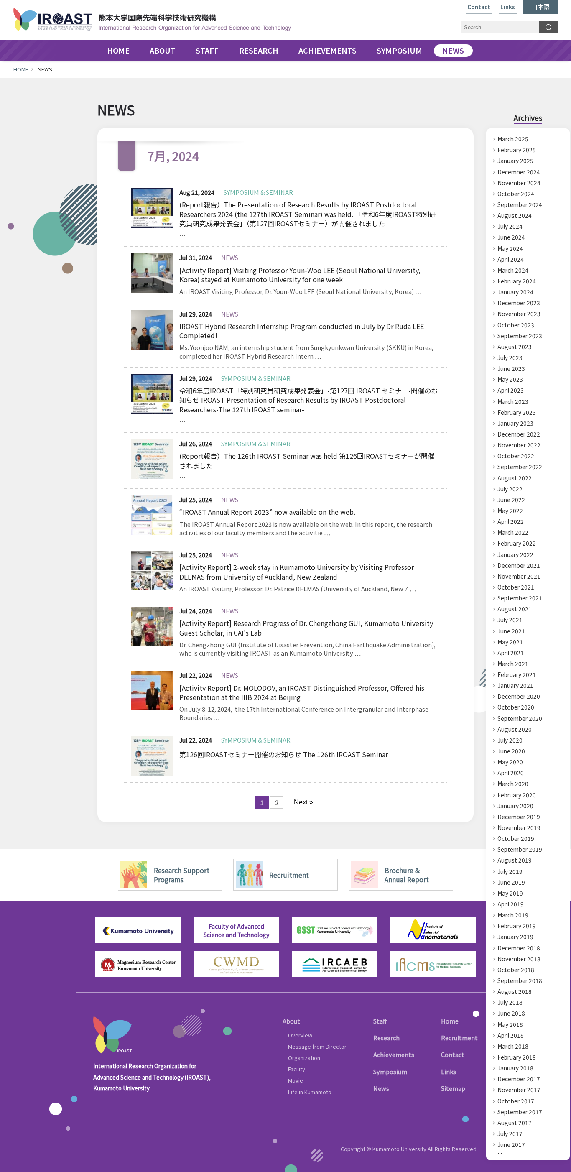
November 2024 (518, 183)
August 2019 (514, 860)
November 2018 (518, 959)
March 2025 (512, 139)
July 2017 (510, 1133)
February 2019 (516, 926)
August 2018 (514, 991)
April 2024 (510, 259)
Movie (295, 1080)
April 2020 (510, 773)
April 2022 (510, 521)
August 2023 (514, 346)
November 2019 (518, 827)
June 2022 (511, 499)
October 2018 (515, 969)
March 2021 (512, 663)
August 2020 (514, 729)
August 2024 (514, 215)
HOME (118, 50)
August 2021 (514, 609)
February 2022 (516, 543)
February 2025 (516, 150)
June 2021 (511, 631)
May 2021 (510, 642)
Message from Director (317, 1046)
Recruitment (459, 1037)
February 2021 (516, 674)
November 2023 (518, 313)
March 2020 (512, 783)
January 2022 (515, 554)
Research (386, 1037)
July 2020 (510, 740)
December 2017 (518, 1079)
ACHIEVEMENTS (327, 50)
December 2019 (518, 816)
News (381, 1088)
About (291, 1020)
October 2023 (515, 325)
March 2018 (512, 1046)
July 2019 (510, 871)
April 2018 (510, 1035)
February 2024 (516, 281)
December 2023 (518, 303)
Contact (478, 7)
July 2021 (510, 619)
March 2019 (512, 915)
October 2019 (515, 838)
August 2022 (514, 478)
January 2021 (515, 685)
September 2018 (519, 980)
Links (507, 7)
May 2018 (510, 1024)
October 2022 (515, 456)
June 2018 (511, 1013)
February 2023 (516, 412)
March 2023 (512, 401)
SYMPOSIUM (399, 50)
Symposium (390, 1071)
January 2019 (515, 936)
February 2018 (516, 1057)
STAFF (207, 50)
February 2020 (516, 795)
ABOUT (163, 50)
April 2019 (510, 904)
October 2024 (515, 193)
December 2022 (518, 434)
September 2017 (519, 1112)
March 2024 (512, 270)
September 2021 (519, 598)
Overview (300, 1035)
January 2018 (515, 1068)
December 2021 (518, 565)
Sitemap (453, 1088)
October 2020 (515, 707)
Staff (380, 1020)
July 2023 (510, 357)
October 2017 (515, 1101)
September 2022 (519, 466)
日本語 (540, 6)
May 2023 (510, 379)
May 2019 (510, 893)
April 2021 (510, 653)
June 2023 (511, 368)
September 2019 (519, 849)
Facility (296, 1069)
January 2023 (515, 423)
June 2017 (511, 1144)
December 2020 (518, 696)
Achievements (393, 1054)
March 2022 (512, 532)
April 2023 (510, 390)
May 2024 (510, 248)
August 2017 (514, 1122)
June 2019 (511, 882)
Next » (303, 802)
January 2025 (515, 160)
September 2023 (519, 336)
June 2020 (511, 751)
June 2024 (511, 237)
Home (450, 1020)
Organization (304, 1058)
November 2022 (518, 445)
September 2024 (519, 204)
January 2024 (515, 292)
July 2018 (510, 1002)
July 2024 (510, 226)
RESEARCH (258, 50)
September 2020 (519, 718)
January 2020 (515, 806)
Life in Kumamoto (309, 1092)
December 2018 (518, 948)
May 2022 (510, 510)
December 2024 (518, 172)
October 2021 (515, 587)
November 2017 (518, 1089)
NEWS (453, 50)
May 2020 (510, 762)
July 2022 (510, 489)
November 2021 (518, 576)
